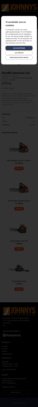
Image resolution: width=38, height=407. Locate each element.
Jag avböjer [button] (19, 53)
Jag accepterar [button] (19, 48)
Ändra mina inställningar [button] (19, 57)
